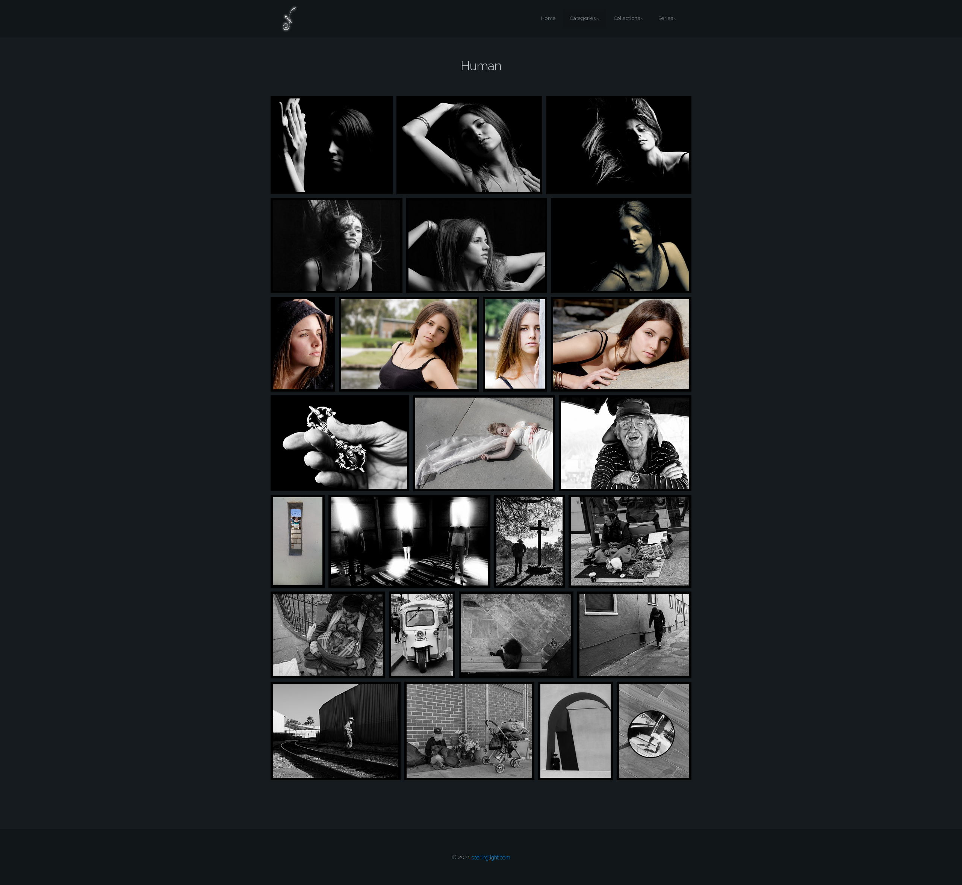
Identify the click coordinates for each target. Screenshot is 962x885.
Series (665, 18)
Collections (627, 18)
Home (548, 18)
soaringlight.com (490, 857)
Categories (583, 18)
